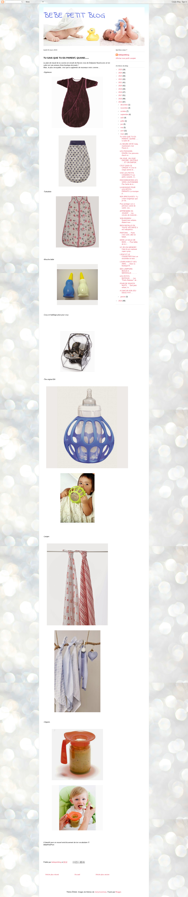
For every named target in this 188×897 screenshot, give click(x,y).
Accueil (77, 875)
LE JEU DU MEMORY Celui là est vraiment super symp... (128, 249)
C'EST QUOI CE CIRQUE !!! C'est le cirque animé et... (128, 168)
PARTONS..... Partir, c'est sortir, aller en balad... (128, 235)
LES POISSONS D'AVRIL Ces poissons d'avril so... (129, 153)
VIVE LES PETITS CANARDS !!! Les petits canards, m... (128, 175)
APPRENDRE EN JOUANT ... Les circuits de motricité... (129, 213)
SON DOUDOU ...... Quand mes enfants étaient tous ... (128, 220)
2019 (120, 89)
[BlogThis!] (76, 862)
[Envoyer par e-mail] (74, 862)
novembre (124, 108)
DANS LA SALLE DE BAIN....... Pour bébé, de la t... (129, 242)
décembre (124, 105)
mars (122, 134)
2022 (120, 79)
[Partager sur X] (79, 862)
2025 (120, 70)
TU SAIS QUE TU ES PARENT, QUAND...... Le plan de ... (129, 139)
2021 (120, 82)
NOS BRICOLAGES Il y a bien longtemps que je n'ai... (129, 199)
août (122, 118)
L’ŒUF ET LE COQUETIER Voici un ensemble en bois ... (129, 256)
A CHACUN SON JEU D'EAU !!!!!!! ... (128, 292)
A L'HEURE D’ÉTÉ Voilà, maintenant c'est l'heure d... (129, 146)
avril (122, 131)
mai (122, 127)
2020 (120, 86)
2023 (120, 76)
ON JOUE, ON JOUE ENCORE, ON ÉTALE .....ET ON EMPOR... (129, 160)
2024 (120, 73)
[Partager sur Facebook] (81, 862)
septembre (124, 114)
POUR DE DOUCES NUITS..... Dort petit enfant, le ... (128, 285)
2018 (120, 92)
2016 (120, 99)
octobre (123, 111)
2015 (120, 102)
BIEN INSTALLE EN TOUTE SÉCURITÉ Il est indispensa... (129, 227)
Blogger (118, 892)
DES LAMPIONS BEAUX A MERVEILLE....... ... (128, 271)
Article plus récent (52, 875)
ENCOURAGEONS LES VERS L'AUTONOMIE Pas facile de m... (129, 182)
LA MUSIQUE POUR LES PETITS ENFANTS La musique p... (129, 190)
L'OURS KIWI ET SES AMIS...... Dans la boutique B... (128, 264)
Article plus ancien (102, 875)
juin (122, 124)
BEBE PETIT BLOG (74, 15)
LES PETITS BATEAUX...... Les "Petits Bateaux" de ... (129, 278)
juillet (122, 121)
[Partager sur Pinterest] (83, 862)
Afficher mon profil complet (126, 58)
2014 (120, 301)
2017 (120, 95)
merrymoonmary (101, 892)
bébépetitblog (123, 55)
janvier (123, 297)
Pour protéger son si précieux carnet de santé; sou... (127, 206)
